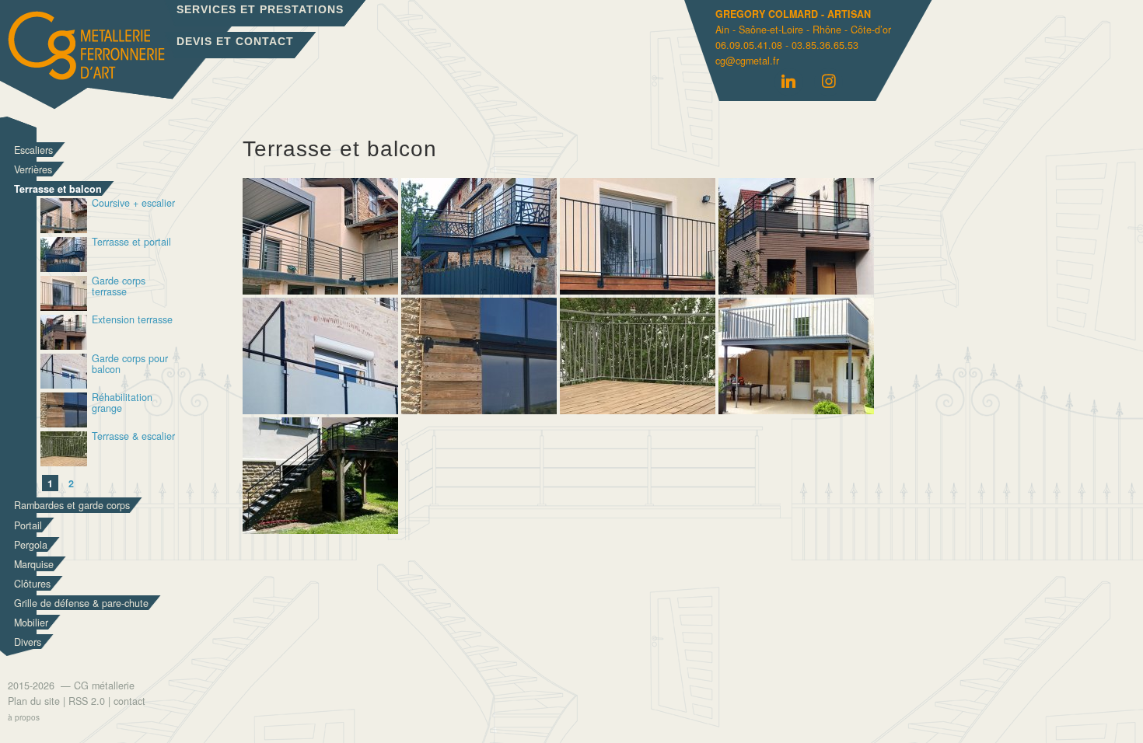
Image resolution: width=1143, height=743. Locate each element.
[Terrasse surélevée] (320, 529)
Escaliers (33, 150)
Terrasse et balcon (58, 189)
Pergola (30, 545)
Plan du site (34, 701)
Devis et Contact (235, 41)
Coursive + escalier (133, 204)
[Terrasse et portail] (479, 290)
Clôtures (32, 584)
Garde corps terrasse (118, 287)
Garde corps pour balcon (130, 365)
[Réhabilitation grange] (479, 409)
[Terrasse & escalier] (637, 409)
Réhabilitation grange (122, 403)
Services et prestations (260, 9)
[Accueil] (125, 58)
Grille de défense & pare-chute (81, 603)
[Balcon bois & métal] (796, 409)
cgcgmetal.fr (747, 61)
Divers (27, 642)
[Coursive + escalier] (320, 290)
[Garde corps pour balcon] (320, 409)
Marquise (34, 564)
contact (129, 701)
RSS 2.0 (86, 701)
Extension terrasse (132, 320)
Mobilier (31, 623)
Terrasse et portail (131, 243)
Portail (28, 525)
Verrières (33, 169)
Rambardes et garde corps (72, 505)
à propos (24, 717)
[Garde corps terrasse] (637, 290)
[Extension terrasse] (796, 290)
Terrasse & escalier (133, 437)
